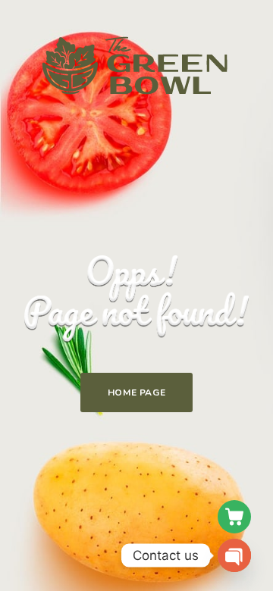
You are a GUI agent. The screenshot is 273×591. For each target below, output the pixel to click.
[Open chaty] (234, 555)
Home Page (136, 392)
